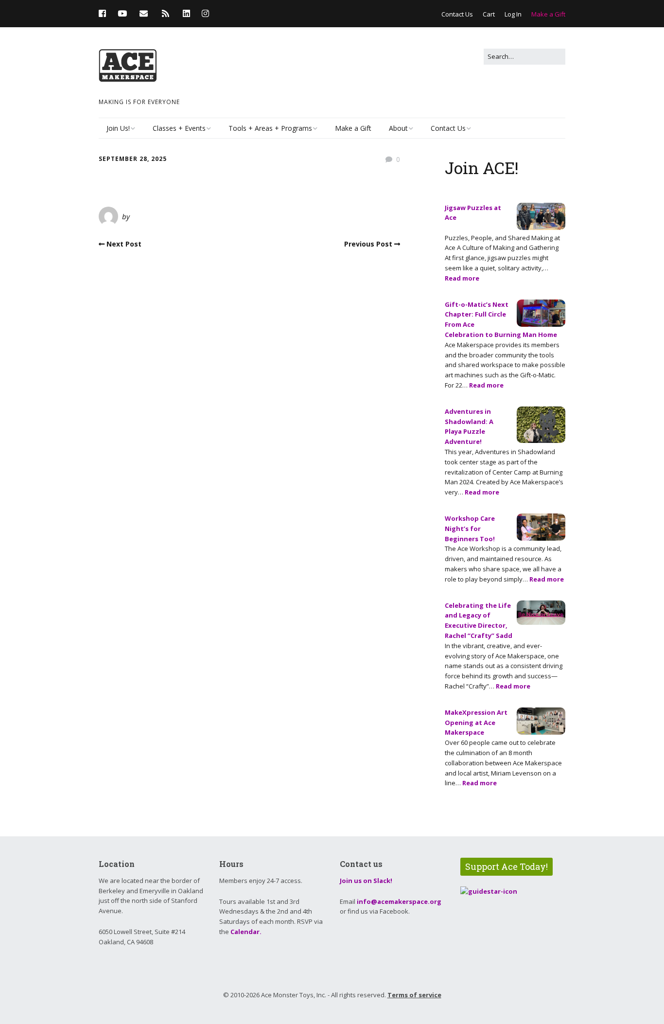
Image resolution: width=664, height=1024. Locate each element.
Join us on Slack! (366, 880)
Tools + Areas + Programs (270, 128)
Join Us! (118, 128)
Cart (489, 14)
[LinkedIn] (186, 13)
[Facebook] (105, 13)
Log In (513, 14)
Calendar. (246, 931)
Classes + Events (179, 128)
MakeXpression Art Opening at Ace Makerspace (476, 722)
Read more (462, 278)
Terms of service (414, 994)
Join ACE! (482, 167)
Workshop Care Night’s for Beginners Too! (470, 528)
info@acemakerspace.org (399, 901)
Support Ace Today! (506, 866)
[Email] (144, 13)
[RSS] (165, 13)
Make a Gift (548, 14)
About (398, 128)
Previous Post (368, 243)
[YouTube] (122, 13)
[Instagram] (205, 13)
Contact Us (457, 14)
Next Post (123, 243)
